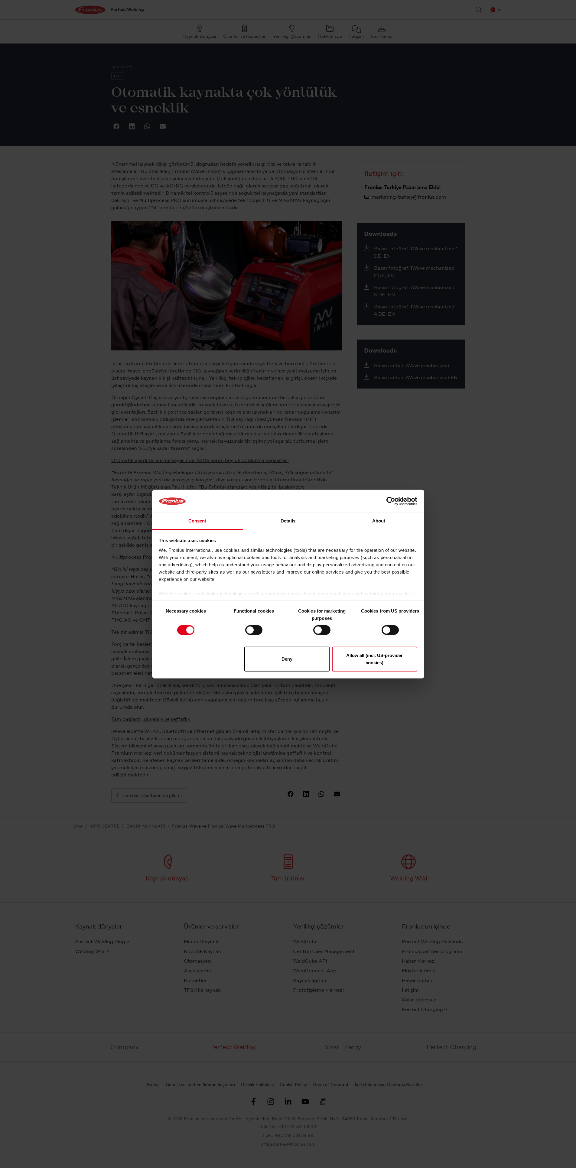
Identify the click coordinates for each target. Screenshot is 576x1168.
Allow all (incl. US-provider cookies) (374, 658)
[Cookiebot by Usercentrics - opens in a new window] (390, 501)
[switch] (253, 630)
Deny (286, 658)
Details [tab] (288, 520)
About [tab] (379, 520)
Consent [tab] (197, 520)
